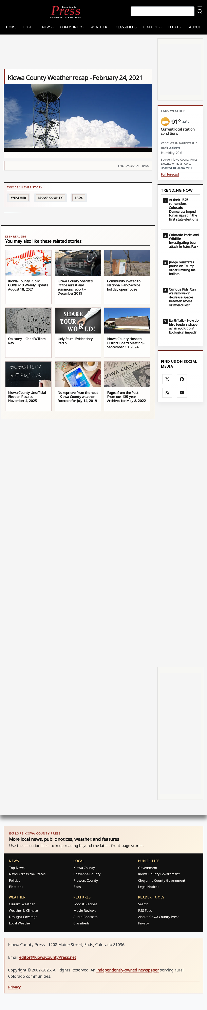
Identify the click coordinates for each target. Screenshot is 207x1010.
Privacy (143, 923)
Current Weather (22, 904)
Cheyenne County (86, 874)
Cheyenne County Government (161, 880)
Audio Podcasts (85, 916)
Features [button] (151, 27)
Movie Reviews (84, 910)
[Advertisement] (180, 534)
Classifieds (126, 27)
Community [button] (71, 27)
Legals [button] (174, 27)
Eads (79, 198)
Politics (14, 880)
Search (143, 904)
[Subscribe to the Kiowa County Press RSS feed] (167, 393)
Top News (16, 867)
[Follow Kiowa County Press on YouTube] (182, 393)
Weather (18, 198)
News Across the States (27, 874)
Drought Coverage (23, 916)
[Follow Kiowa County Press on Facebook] (182, 379)
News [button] (47, 27)
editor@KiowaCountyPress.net (47, 957)
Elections (16, 886)
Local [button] (28, 27)
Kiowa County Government (159, 874)
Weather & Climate (23, 910)
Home (11, 27)
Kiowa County (50, 198)
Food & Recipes (85, 904)
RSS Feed (145, 910)
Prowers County (85, 880)
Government (147, 867)
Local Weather (20, 923)
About (195, 27)
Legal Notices (148, 886)
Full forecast (170, 174)
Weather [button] (99, 27)
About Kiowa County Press (158, 916)
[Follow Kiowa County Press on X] (167, 379)
